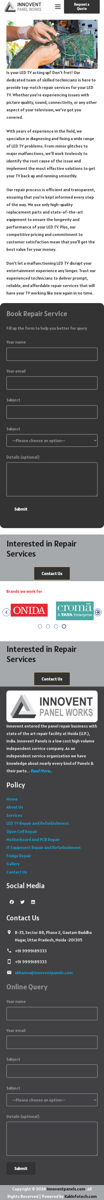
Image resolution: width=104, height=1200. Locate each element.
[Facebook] (11, 902)
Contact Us (16, 872)
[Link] (23, 6)
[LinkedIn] (33, 902)
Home (12, 799)
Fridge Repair (18, 855)
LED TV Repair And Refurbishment (37, 823)
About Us (14, 807)
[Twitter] (22, 902)
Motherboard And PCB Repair (33, 839)
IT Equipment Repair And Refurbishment (43, 847)
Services (14, 815)
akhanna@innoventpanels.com (44, 972)
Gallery (13, 863)
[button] (6, 612)
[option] (29, 610)
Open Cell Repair (21, 831)
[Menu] (58, 6)
